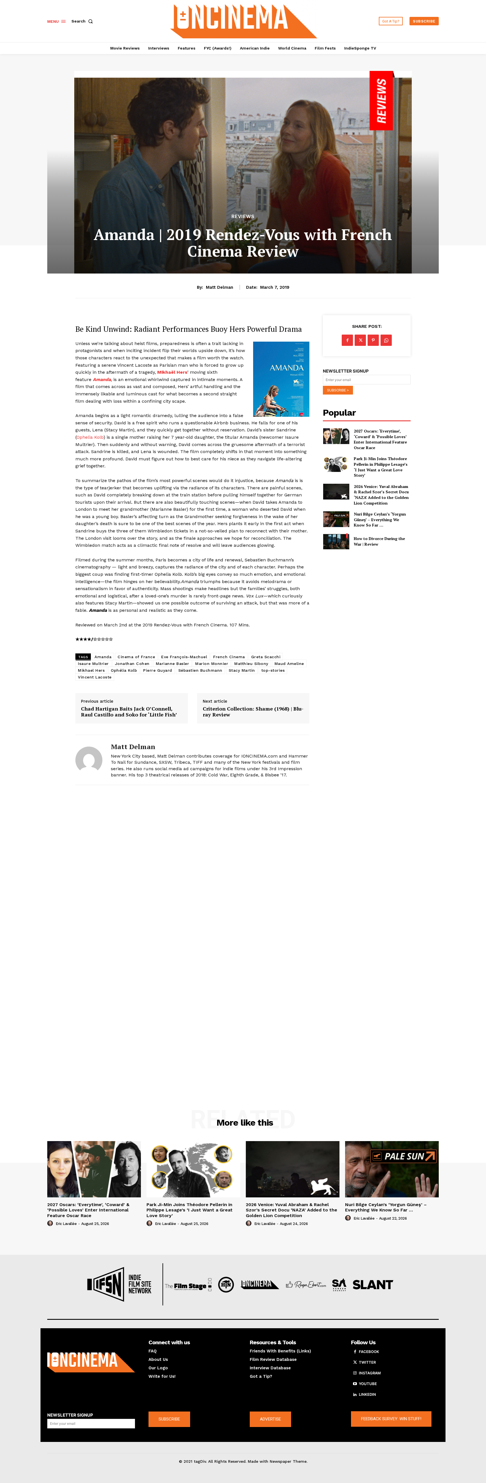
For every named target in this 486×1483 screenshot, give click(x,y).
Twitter (367, 1362)
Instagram (370, 1373)
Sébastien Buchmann (200, 670)
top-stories (273, 670)
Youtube (368, 1383)
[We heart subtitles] (244, 20)
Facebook (369, 1351)
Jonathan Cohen (132, 663)
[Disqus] (192, 866)
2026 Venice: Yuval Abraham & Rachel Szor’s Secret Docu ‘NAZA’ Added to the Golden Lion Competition (381, 495)
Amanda (102, 657)
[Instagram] (355, 1373)
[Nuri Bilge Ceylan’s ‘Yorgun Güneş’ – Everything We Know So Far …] (336, 519)
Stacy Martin (242, 670)
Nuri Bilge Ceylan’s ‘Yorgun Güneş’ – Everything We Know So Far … (380, 519)
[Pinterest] (373, 340)
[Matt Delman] (88, 760)
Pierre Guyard (157, 670)
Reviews (243, 216)
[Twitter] (360, 340)
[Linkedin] (355, 1395)
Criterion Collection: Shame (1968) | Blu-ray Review (253, 712)
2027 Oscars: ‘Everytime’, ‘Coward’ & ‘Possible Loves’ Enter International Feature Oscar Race (380, 439)
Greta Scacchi (266, 657)
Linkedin (367, 1394)
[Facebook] (347, 340)
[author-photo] (51, 1223)
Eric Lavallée (66, 1224)
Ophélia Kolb (124, 670)
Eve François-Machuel (184, 657)
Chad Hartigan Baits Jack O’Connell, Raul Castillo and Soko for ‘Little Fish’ (129, 712)
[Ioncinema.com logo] (91, 1362)
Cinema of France (136, 657)
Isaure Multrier (93, 663)
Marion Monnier (211, 663)
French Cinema (229, 657)
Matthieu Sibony (251, 663)
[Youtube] (355, 1384)
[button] (83, 21)
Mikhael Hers (91, 670)
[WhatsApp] (386, 340)
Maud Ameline (289, 663)
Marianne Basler (172, 663)
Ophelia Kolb (90, 437)
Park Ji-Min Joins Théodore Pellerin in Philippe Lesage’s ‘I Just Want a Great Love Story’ (381, 467)
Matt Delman (219, 287)
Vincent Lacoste (95, 677)
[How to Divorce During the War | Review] (336, 541)
